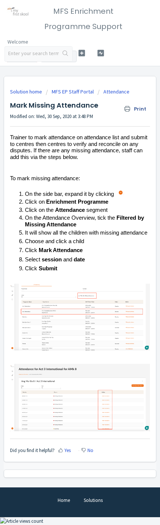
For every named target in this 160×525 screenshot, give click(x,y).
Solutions (93, 500)
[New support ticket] (81, 53)
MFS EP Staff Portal (73, 91)
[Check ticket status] (100, 53)
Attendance (116, 91)
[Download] (66, 260)
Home (64, 500)
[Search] (65, 54)
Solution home (26, 91)
